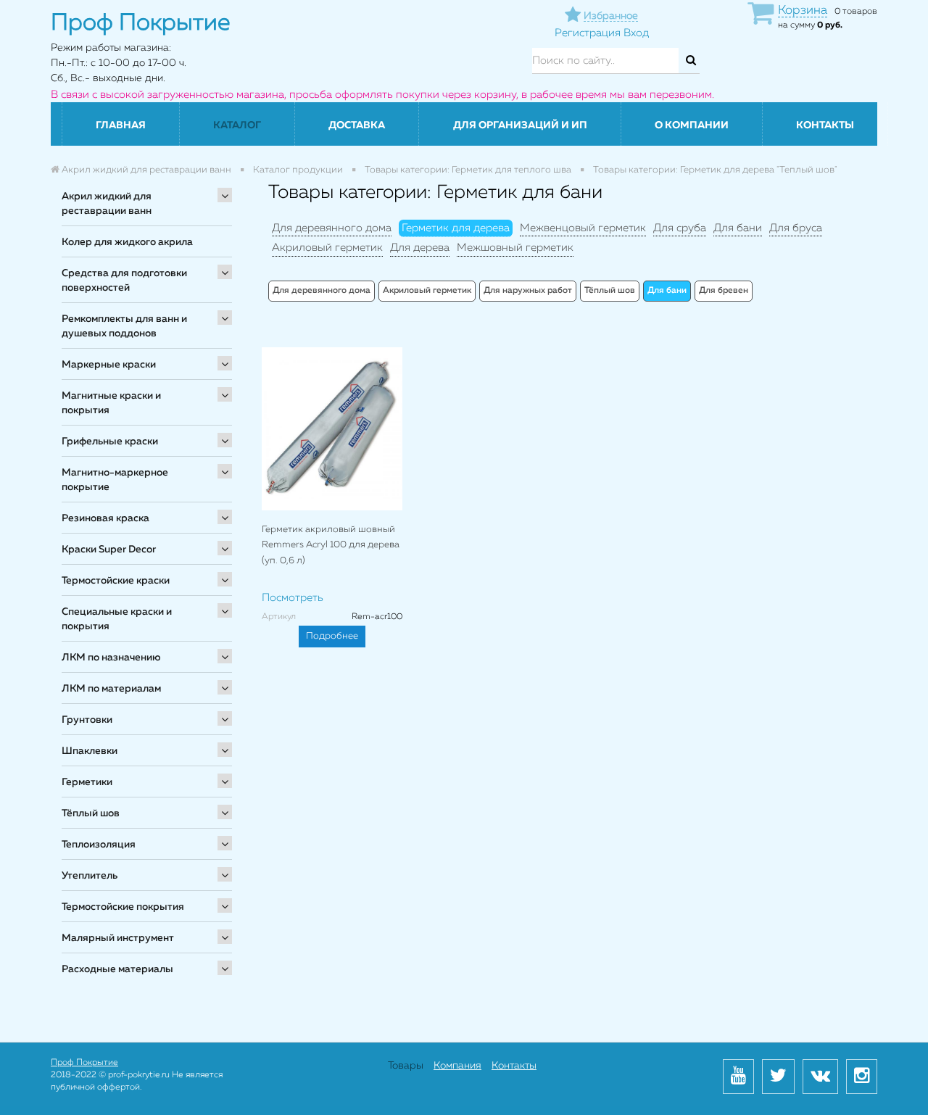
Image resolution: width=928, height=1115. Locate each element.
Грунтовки (87, 720)
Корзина (802, 10)
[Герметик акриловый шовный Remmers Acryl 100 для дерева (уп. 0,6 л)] (332, 428)
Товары (405, 1066)
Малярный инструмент (118, 938)
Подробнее (332, 636)
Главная (121, 125)
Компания (457, 1066)
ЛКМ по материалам (111, 689)
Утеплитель (89, 876)
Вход (636, 33)
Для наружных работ (528, 290)
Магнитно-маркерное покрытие (115, 480)
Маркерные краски (109, 365)
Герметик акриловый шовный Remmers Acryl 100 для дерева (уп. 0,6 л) (330, 545)
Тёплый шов (91, 813)
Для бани (737, 228)
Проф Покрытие (84, 1062)
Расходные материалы (117, 969)
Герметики (87, 782)
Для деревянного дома (332, 228)
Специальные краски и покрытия (117, 619)
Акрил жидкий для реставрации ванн (107, 203)
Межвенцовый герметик (583, 228)
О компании (692, 125)
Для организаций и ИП (520, 125)
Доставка (356, 125)
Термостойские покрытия (123, 907)
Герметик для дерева (456, 228)
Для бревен (723, 290)
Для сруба (679, 228)
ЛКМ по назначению (111, 657)
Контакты (825, 125)
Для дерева (420, 247)
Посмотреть (292, 597)
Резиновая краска (105, 518)
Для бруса (795, 228)
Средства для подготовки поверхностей (124, 280)
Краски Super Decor (109, 549)
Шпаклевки (89, 751)
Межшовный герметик (515, 247)
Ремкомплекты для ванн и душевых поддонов (124, 326)
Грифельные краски (110, 441)
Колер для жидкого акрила (127, 242)
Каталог (237, 125)
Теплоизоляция (99, 845)
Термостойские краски (116, 581)
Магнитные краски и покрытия (111, 403)
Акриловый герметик (327, 247)
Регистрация (588, 33)
